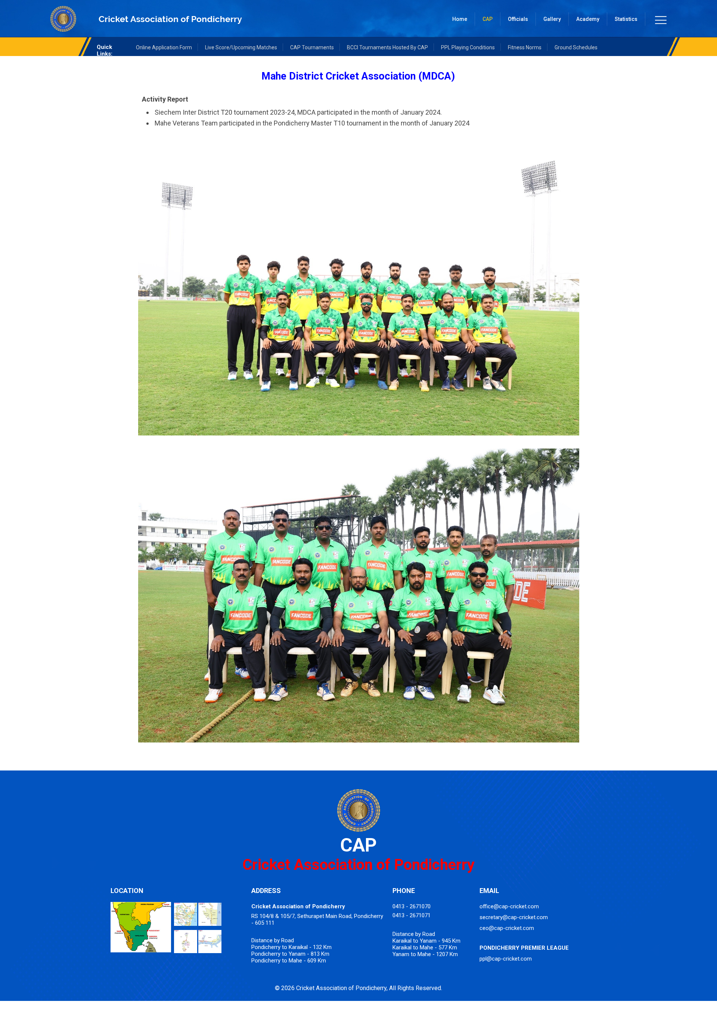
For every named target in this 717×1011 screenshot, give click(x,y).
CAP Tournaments (312, 47)
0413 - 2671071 (411, 915)
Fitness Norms (524, 47)
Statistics (626, 19)
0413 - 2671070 (411, 906)
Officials (518, 19)
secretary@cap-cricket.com (513, 917)
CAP (487, 19)
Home (459, 19)
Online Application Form (164, 47)
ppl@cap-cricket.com (505, 958)
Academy (587, 19)
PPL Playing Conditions (468, 47)
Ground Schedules (576, 47)
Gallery (552, 19)
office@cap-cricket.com (509, 906)
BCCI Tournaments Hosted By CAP (387, 47)
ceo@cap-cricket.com (506, 928)
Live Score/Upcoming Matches (241, 47)
